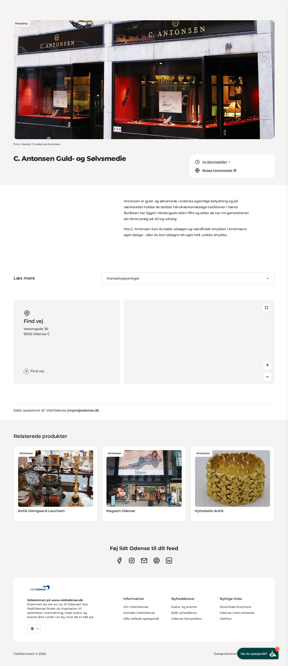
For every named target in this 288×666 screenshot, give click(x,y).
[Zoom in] (267, 365)
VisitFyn (226, 619)
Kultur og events (184, 607)
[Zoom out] (267, 377)
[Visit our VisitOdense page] (119, 560)
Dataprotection (225, 654)
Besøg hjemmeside (217, 170)
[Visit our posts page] (169, 560)
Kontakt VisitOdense (139, 613)
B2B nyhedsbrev (184, 613)
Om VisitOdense (135, 607)
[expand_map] (266, 307)
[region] (199, 342)
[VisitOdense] (40, 587)
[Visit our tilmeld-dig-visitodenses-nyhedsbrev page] (144, 560)
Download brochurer (236, 607)
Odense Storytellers (186, 619)
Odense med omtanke (237, 613)
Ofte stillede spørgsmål (141, 619)
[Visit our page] (131, 560)
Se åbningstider (214, 162)
